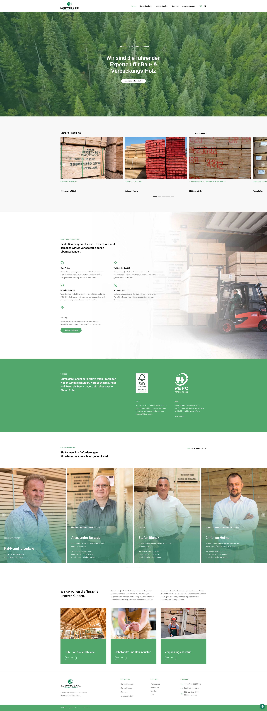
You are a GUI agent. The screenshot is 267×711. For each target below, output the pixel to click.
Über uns (175, 6)
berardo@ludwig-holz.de (86, 557)
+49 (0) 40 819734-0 (15, 554)
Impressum (155, 687)
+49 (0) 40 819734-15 (83, 551)
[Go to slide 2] (159, 196)
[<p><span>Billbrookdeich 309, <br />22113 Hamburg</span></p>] (182, 693)
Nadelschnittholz (131, 191)
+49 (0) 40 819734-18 (150, 551)
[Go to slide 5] (172, 196)
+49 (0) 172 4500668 (219, 554)
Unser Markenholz (68, 182)
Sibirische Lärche (195, 191)
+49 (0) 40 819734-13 (217, 551)
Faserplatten (258, 191)
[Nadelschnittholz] (156, 158)
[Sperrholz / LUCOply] (91, 158)
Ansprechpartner (188, 6)
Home (133, 6)
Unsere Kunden (162, 6)
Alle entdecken (201, 133)
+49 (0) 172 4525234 (84, 554)
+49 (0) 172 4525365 (152, 554)
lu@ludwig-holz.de (16, 557)
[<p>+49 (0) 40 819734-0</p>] (182, 684)
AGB (152, 694)
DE (201, 6)
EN (205, 6)
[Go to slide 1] (155, 196)
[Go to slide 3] (164, 196)
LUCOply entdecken (71, 330)
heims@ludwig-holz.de (219, 557)
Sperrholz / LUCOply (68, 191)
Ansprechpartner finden (133, 81)
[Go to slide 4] (168, 196)
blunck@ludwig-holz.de (152, 557)
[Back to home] (69, 6)
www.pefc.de (179, 416)
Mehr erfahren (70, 658)
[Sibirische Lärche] (220, 158)
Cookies (154, 691)
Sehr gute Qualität (133, 182)
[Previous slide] (64, 164)
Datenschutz (155, 684)
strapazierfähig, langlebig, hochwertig (207, 182)
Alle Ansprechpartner (198, 448)
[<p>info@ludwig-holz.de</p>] (182, 688)
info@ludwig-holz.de (191, 688)
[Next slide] (263, 164)
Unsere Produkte (146, 6)
